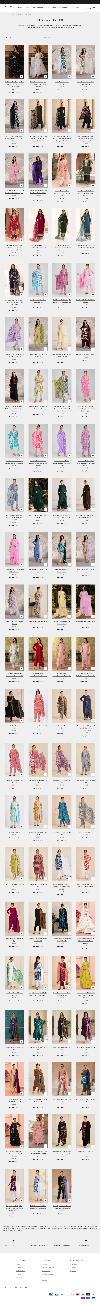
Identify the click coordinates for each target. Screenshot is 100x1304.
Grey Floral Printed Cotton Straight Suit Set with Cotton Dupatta (14, 517)
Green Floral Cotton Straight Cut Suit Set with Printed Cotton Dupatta (62, 409)
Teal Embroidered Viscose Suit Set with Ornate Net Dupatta (86, 247)
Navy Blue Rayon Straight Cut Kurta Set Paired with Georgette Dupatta (86, 728)
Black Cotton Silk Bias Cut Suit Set (62, 1048)
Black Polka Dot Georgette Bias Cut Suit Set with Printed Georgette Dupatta (14, 84)
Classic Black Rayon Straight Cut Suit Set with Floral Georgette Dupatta (85, 138)
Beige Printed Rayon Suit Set (86, 570)
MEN (33, 8)
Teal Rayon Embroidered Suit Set (14, 1048)
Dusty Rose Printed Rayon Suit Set (62, 1100)
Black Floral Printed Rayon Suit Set (85, 1101)
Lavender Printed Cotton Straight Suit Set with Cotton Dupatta (62, 463)
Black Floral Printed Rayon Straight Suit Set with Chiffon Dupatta (14, 138)
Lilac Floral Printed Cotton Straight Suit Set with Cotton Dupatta (86, 463)
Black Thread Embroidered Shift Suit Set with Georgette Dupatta (14, 409)
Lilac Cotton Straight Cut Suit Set (62, 781)
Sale (20, 8)
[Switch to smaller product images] (7, 37)
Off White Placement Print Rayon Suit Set (62, 571)
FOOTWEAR (75, 8)
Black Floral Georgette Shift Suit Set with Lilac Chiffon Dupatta (38, 193)
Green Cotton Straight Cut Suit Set (14, 885)
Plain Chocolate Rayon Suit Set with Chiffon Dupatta (85, 516)
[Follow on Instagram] (16, 1287)
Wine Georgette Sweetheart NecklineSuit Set (62, 994)
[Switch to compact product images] (10, 37)
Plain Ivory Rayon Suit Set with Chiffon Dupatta (61, 355)
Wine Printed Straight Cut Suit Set (38, 885)
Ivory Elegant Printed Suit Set (38, 622)
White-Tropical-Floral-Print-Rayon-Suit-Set (85, 83)
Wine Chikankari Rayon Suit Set (14, 940)
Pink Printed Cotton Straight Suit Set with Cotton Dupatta (62, 301)
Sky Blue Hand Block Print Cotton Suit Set (38, 301)
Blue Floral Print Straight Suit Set (38, 571)
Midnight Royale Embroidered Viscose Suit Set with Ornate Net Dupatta (14, 302)
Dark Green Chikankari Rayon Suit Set (38, 516)
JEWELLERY (51, 8)
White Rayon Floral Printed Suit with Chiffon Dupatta (38, 1207)
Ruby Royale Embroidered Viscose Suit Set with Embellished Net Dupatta (14, 248)
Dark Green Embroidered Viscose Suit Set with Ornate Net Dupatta (62, 248)
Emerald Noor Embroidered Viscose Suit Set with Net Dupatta (86, 193)
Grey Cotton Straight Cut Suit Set (62, 727)
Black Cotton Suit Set (85, 832)
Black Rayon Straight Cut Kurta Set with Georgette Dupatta (61, 1153)
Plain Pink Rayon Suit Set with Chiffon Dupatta (14, 571)
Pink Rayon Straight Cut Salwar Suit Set (85, 1153)
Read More (19, 1231)
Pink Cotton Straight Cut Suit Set (38, 781)
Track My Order (20, 1271)
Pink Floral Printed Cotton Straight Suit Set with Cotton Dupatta (38, 463)
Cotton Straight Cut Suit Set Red (38, 727)
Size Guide (19, 1277)
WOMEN (27, 8)
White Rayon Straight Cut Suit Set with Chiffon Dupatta (85, 885)
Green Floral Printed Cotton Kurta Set (38, 355)
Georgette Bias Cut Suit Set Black (14, 727)
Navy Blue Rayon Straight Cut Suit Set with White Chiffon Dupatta (62, 886)
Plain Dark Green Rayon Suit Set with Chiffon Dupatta (62, 516)
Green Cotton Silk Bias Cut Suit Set (38, 1048)
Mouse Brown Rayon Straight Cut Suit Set (38, 1101)
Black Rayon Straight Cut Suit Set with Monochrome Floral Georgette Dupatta (62, 138)
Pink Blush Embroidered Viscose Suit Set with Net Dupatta (62, 193)
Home (6, 14)
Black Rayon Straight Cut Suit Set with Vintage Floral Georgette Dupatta (38, 138)
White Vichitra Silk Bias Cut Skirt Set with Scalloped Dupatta (85, 941)
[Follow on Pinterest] (21, 1287)
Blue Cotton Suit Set (14, 832)
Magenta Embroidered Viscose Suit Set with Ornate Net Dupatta (38, 248)
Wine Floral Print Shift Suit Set (85, 354)
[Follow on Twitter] (11, 1287)
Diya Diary (73, 1271)
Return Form (46, 1271)
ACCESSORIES (63, 8)
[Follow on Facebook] (6, 1287)
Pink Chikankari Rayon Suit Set (85, 622)
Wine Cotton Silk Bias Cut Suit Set (85, 1048)
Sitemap (44, 1281)
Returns (18, 1274)
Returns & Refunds (48, 1268)
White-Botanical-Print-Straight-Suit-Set (62, 83)
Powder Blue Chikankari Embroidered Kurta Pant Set (14, 675)
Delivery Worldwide (14, 1246)
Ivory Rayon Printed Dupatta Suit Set (14, 994)
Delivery (44, 1264)
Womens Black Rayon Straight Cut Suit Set (38, 940)
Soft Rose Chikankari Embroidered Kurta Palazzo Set (62, 675)
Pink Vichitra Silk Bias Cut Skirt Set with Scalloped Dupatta (38, 1153)
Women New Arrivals (23, 14)
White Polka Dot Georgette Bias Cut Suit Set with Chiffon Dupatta (38, 84)
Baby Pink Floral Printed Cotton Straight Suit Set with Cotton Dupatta (86, 409)
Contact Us (19, 1264)
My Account (19, 1268)
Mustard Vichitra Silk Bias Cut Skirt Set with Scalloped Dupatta (86, 995)
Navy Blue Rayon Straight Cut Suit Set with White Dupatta (38, 994)
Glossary (72, 1268)
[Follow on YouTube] (26, 1287)
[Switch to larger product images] (4, 37)
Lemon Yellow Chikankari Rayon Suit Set (62, 623)
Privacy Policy (46, 1277)
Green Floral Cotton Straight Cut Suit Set (38, 408)
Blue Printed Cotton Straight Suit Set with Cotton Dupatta (14, 462)
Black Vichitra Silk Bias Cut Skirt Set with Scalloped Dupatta (14, 1154)
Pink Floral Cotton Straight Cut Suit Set (85, 301)
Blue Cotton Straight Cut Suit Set (62, 833)
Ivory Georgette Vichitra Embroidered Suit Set (14, 1100)
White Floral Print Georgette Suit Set (14, 623)
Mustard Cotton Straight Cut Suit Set (38, 833)
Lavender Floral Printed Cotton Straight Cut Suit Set (14, 355)
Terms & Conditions (48, 1274)
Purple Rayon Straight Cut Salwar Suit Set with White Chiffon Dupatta (14, 1208)
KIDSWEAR (41, 8)
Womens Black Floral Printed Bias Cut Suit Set (62, 940)
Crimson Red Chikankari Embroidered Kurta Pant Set (38, 675)
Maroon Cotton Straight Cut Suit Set (14, 781)
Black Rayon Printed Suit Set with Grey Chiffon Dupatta (62, 1207)
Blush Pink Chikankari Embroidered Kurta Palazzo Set (85, 675)
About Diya (73, 1264)
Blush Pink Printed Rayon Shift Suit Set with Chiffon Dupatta (14, 192)
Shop (12, 14)
